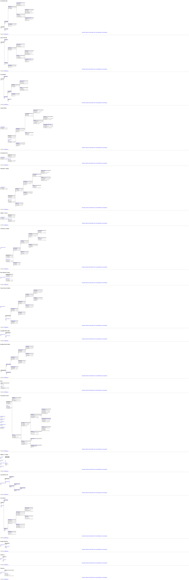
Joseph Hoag (44, 116)
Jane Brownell (5, 62)
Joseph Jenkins (16, 188)
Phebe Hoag (35, 120)
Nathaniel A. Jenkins (20, 301)
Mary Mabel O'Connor (13, 366)
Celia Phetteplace (9, 531)
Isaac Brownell (9, 6)
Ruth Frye (26, 132)
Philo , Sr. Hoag (9, 519)
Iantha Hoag (5, 528)
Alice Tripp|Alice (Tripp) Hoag (28, 17)
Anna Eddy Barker (13, 93)
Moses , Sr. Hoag (26, 9)
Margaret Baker (17, 524)
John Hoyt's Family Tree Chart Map (87, 32)
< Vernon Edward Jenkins (2, 247)
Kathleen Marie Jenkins (2, 306)
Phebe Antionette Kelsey (2, 416)
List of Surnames (104, 32)
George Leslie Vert (11, 476)
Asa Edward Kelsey (2, 421)
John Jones (43, 426)
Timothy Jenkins (17, 128)
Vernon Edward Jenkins (7, 335)
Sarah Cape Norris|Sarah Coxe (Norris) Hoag (46, 418)
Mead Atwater (13, 397)
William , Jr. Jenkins (27, 113)
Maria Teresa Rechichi (7, 481)
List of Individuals (98, 32)
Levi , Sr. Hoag (22, 422)
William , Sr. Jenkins (43, 170)
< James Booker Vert (2, 544)
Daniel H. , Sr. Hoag (27, 507)
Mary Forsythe (2, 505)
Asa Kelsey (7, 405)
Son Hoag (1, 558)
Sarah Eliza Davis (9, 139)
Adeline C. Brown (10, 199)
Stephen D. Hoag (4, 559)
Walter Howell (5, 39)
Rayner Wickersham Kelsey (3, 424)
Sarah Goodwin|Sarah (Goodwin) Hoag (47, 124)
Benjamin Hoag (32, 414)
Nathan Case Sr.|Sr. (33, 438)
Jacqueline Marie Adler (7, 318)
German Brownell (6, 21)
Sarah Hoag (17, 55)
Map (94, 32)
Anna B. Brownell (6, 96)
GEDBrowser (6, 70)
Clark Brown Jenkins (8, 278)
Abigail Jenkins (30, 244)
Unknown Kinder (5, 76)
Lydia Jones (32, 431)
